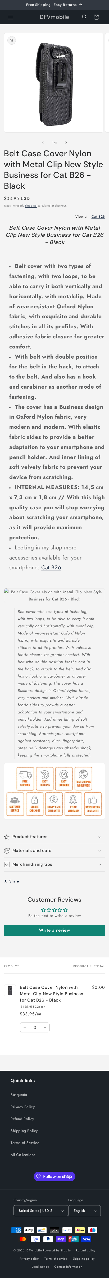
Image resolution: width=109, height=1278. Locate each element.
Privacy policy (29, 1258)
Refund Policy (22, 1118)
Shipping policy (83, 1258)
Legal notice (40, 1266)
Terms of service (55, 1258)
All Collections (23, 1154)
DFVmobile (34, 1250)
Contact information (68, 1266)
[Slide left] (43, 142)
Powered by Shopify (57, 1250)
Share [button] (14, 881)
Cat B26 (98, 217)
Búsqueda (19, 1094)
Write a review (54, 930)
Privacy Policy (23, 1106)
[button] (10, 17)
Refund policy (85, 1250)
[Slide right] (66, 142)
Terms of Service (25, 1142)
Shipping (31, 206)
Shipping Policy (24, 1130)
